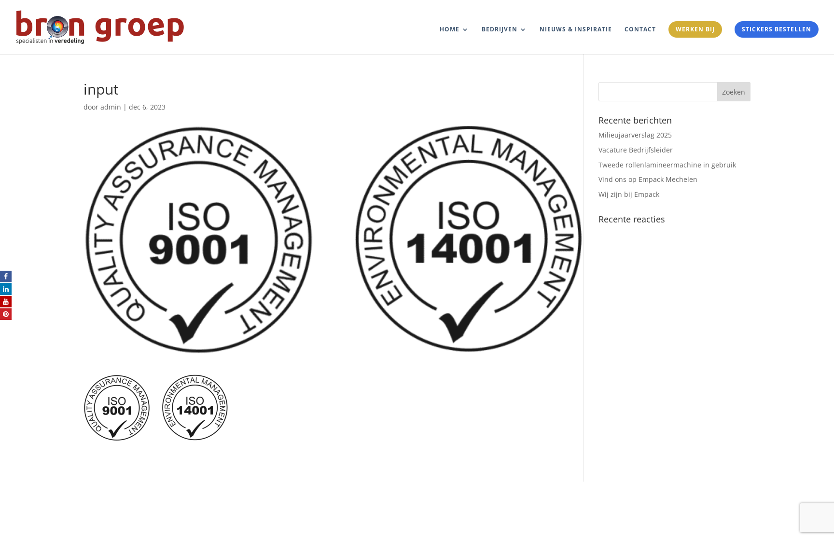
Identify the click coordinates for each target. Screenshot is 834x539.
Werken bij (695, 29)
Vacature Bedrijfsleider (635, 149)
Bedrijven (499, 29)
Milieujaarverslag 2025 (635, 134)
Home (449, 29)
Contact (640, 29)
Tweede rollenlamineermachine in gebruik (667, 164)
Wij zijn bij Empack (628, 194)
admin (110, 106)
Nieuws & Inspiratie (576, 29)
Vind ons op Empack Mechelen (647, 179)
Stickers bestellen (776, 29)
